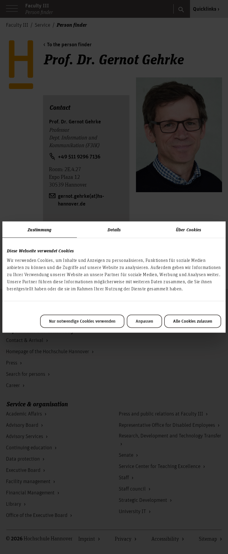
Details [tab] (114, 230)
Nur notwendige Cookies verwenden (82, 321)
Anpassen (144, 321)
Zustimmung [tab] (39, 230)
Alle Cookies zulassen (192, 321)
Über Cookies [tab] (188, 230)
